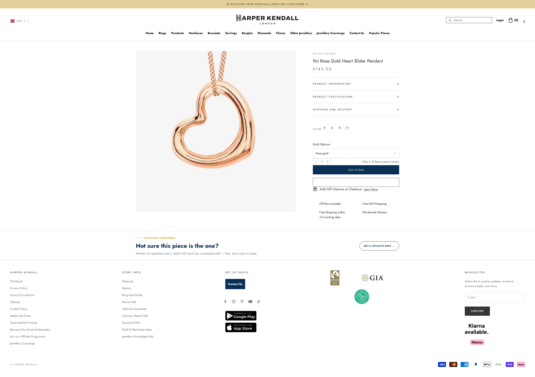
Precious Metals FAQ (135, 316)
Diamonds (264, 33)
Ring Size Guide (132, 295)
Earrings (231, 33)
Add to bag (356, 170)
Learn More (371, 189)
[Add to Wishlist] (356, 182)
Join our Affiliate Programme (27, 336)
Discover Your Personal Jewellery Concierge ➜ (269, 4)
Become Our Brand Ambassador (30, 329)
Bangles (247, 33)
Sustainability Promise (23, 323)
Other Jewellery (301, 33)
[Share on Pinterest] (339, 128)
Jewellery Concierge (331, 33)
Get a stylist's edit (379, 246)
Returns (126, 288)
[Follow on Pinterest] (242, 301)
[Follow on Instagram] (234, 301)
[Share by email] (347, 128)
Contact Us (357, 33)
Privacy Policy (18, 288)
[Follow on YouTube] (250, 301)
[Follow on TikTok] (259, 301)
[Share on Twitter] (332, 128)
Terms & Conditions (22, 295)
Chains (280, 33)
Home (150, 33)
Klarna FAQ (129, 302)
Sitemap (15, 302)
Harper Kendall (324, 53)
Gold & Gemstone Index (137, 329)
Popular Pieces (379, 33)
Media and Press (20, 316)
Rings (162, 33)
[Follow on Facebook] (225, 301)
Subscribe (477, 311)
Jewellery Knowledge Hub (137, 336)
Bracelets (214, 33)
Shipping (127, 281)
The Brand (16, 281)
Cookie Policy (18, 309)
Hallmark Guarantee (134, 309)
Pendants (177, 33)
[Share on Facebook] (324, 128)
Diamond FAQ (131, 323)
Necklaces (196, 33)
